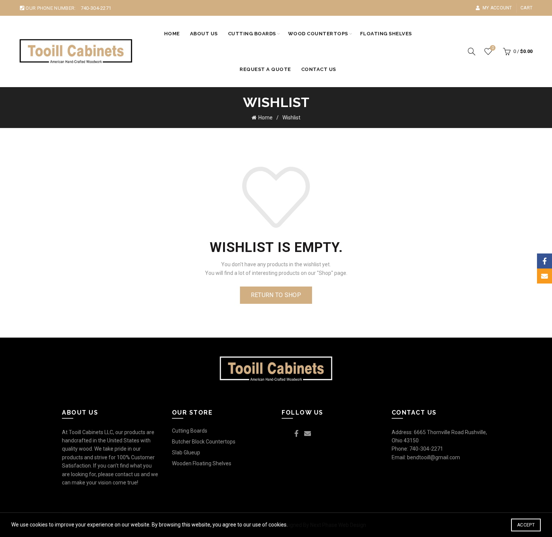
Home (172, 33)
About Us (204, 33)
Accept (526, 525)
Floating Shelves (386, 33)
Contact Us (318, 69)
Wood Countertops (318, 33)
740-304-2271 (96, 8)
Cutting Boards (252, 33)
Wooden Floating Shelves (201, 463)
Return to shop (276, 295)
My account (497, 8)
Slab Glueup (186, 453)
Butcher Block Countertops (203, 442)
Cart (526, 8)
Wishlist (493, 48)
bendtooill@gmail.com (433, 457)
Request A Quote (265, 69)
